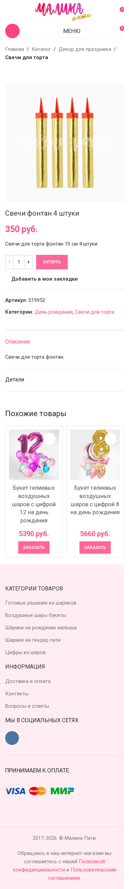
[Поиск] (12, 31)
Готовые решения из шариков (40, 603)
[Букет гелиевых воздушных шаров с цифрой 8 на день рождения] (95, 455)
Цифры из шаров (25, 652)
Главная (14, 49)
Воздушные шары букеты (35, 615)
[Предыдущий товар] (9, 72)
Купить (52, 261)
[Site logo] (64, 12)
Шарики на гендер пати (33, 640)
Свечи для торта (26, 57)
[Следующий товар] (26, 72)
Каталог (41, 49)
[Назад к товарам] (17, 72)
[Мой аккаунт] (8, 12)
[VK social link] (12, 738)
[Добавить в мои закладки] (50, 439)
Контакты (17, 694)
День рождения (54, 312)
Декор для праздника (84, 49)
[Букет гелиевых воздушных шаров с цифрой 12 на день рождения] (34, 455)
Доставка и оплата (28, 681)
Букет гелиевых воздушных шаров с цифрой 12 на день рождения (34, 504)
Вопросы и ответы (27, 706)
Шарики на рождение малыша (41, 628)
